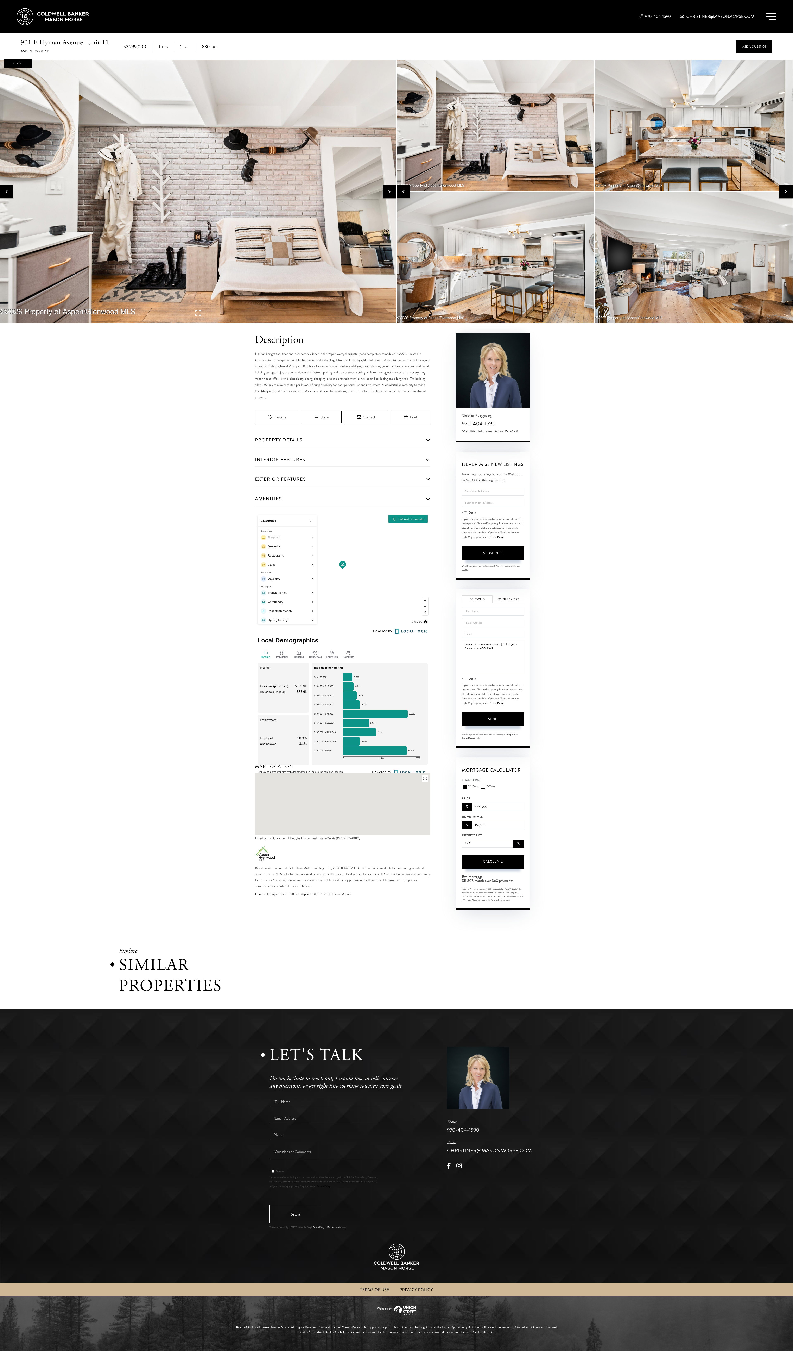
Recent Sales (484, 430)
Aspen (305, 894)
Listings (272, 894)
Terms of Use (374, 1290)
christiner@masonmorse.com (719, 16)
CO (282, 894)
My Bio (514, 430)
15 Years (490, 786)
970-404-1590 (657, 16)
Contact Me (501, 430)
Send (493, 719)
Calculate (493, 861)
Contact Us (477, 599)
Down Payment (473, 817)
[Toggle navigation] (771, 16)
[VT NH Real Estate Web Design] (396, 1310)
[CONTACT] (754, 46)
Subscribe (493, 553)
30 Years (473, 786)
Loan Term (471, 780)
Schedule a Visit (508, 599)
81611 (316, 894)
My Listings (468, 430)
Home (259, 894)
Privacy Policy (496, 537)
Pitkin (293, 894)
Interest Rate (472, 835)
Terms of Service (468, 738)
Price (466, 799)
